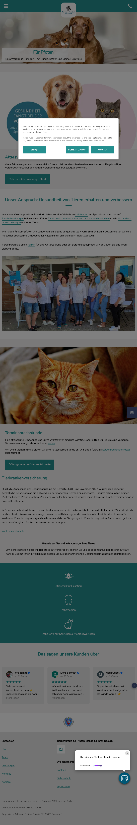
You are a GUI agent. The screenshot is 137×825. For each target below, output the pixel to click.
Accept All (102, 149)
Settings (35, 149)
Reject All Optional (77, 149)
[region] (68, 138)
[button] (124, 778)
